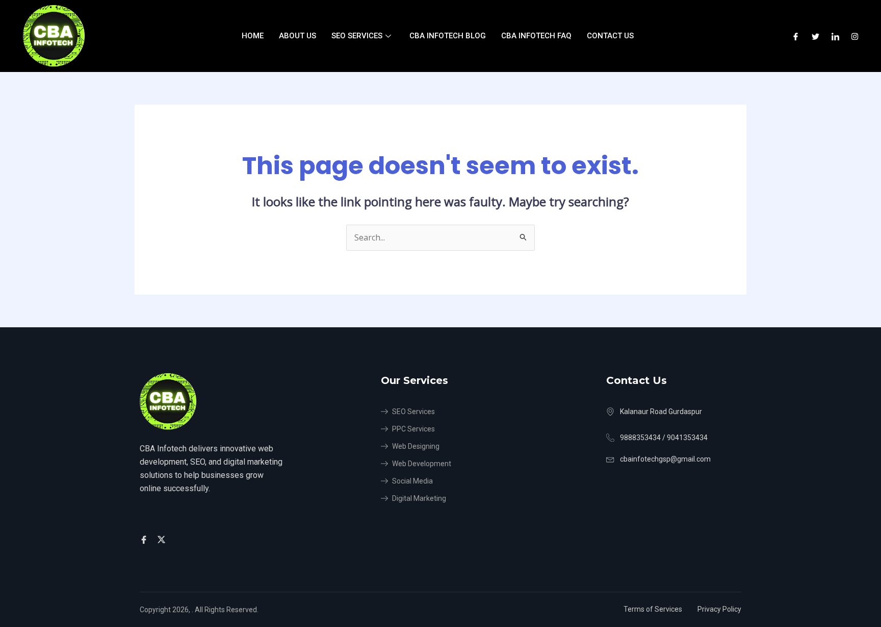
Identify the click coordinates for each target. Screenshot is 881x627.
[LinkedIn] (835, 36)
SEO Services (356, 35)
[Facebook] (795, 36)
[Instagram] (854, 36)
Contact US (610, 35)
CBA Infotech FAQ (536, 35)
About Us (297, 35)
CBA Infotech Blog (447, 35)
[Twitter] (815, 36)
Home (253, 35)
